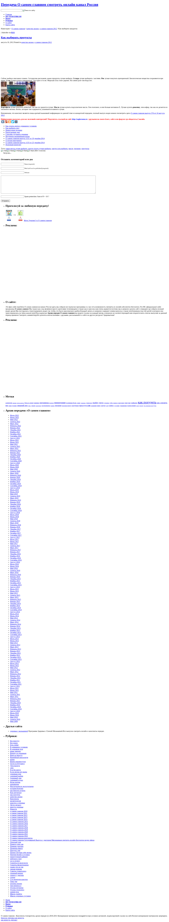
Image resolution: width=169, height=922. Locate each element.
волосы (51, 403)
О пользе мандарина (13, 141)
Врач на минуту (16, 755)
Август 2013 (15, 637)
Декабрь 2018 (15, 504)
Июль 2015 (14, 589)
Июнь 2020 (14, 467)
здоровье (106, 403)
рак (88, 405)
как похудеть (147, 402)
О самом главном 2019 (19, 830)
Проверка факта (16, 848)
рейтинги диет (16, 859)
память (52, 405)
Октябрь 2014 (15, 608)
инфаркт (134, 403)
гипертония (59, 402)
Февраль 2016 (15, 575)
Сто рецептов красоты (19, 879)
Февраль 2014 (15, 624)
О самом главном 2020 (19, 832)
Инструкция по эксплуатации (22, 786)
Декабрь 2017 (15, 529)
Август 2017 (15, 537)
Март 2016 (14, 573)
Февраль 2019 (15, 500)
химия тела (14, 892)
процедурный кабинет (19, 857)
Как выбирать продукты (16, 37)
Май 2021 (14, 444)
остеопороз (46, 405)
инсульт (128, 403)
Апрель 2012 (15, 670)
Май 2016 (14, 568)
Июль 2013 (14, 639)
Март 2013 (14, 647)
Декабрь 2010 (15, 703)
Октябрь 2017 (15, 533)
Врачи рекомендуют (18, 762)
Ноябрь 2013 (15, 630)
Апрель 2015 (15, 595)
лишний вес (22, 405)
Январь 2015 (15, 601)
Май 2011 (14, 692)
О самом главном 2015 (19, 822)
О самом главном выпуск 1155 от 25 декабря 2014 (25, 143)
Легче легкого (15, 805)
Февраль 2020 (15, 475)
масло (71, 149)
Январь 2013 (15, 651)
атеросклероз (20, 403)
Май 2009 (14, 721)
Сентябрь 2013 (16, 635)
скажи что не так (16, 867)
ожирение (38, 405)
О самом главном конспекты (21, 838)
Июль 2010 (14, 713)
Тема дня (13, 881)
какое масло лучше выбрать (16, 149)
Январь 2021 (15, 453)
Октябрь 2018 (15, 508)
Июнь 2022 (14, 417)
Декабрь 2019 (15, 479)
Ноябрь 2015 (15, 581)
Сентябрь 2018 (16, 510)
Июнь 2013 (14, 641)
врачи (12, 760)
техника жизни (16, 884)
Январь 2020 (15, 477)
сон (107, 405)
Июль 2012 (14, 663)
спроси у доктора (17, 875)
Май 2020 (14, 469)
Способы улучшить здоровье (17, 134)
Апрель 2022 (15, 422)
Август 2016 (15, 562)
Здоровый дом (15, 778)
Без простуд (14, 741)
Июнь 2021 (14, 442)
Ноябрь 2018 (15, 506)
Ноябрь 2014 (15, 606)
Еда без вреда (15, 770)
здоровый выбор (16, 776)
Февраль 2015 (15, 599)
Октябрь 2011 (15, 682)
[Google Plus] (6, 121)
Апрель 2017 (15, 546)
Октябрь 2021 (15, 434)
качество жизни (32, 29)
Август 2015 (15, 587)
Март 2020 (14, 473)
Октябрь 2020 (15, 459)
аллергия (9, 403)
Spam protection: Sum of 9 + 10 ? (36, 196)
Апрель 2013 (15, 645)
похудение (75, 405)
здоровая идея (15, 774)
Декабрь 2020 (15, 455)
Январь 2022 (15, 428)
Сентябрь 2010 (16, 709)
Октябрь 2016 (15, 558)
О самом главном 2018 (19, 828)
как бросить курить (17, 791)
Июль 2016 (14, 564)
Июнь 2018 (14, 517)
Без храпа (14, 743)
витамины (44, 403)
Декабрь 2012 (15, 653)
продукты (85, 149)
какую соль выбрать (60, 149)
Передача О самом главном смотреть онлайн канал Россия (49, 4)
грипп (78, 403)
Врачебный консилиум (19, 757)
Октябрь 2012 (15, 657)
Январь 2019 (15, 502)
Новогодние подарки (14, 130)
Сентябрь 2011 (15, 684)
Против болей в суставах (20, 855)
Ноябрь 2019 (15, 482)
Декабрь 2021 (15, 430)
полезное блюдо (66, 405)
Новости (13, 809)
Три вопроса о (15, 886)
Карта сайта (10, 25)
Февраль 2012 (15, 674)
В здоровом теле (16, 749)
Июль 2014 (14, 614)
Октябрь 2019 (15, 484)
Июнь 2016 (14, 566)
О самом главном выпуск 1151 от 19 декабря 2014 (25, 138)
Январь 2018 (15, 527)
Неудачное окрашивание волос (18, 136)
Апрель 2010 (15, 719)
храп (137, 405)
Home (8, 900)
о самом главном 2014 (18, 819)
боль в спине (29, 403)
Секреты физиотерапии (19, 865)
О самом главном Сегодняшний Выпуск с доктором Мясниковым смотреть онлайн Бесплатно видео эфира (52, 840)
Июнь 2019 (14, 492)
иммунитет (121, 403)
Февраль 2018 (15, 525)
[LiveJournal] (19, 121)
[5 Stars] (30, 151)
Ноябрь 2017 (15, 531)
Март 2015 (14, 597)
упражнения (123, 405)
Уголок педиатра (16, 888)
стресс (111, 405)
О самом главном (18, 29)
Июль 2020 (14, 465)
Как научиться (15, 793)
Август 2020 (15, 463)
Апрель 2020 (15, 471)
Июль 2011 (14, 688)
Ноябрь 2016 (15, 556)
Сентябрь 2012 (16, 659)
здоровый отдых (16, 780)
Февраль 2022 (15, 426)
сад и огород (15, 861)
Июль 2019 (14, 490)
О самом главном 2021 (19, 834)
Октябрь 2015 (15, 583)
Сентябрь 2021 (16, 436)
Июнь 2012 (14, 666)
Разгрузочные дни (13, 132)
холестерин (131, 405)
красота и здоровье (17, 803)
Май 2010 (14, 717)
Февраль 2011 (15, 699)
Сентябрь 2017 (16, 535)
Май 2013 (14, 643)
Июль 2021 (14, 440)
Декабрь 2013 (15, 628)
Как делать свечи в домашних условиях (21, 126)
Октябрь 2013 (15, 632)
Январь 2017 (15, 552)
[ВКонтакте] (2, 121)
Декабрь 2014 (15, 604)
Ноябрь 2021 (15, 432)
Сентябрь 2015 (16, 585)
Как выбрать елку (12, 128)
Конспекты (14, 799)
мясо (29, 405)
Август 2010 (15, 711)
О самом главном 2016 (19, 824)
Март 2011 (14, 697)
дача (11, 768)
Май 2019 (14, 494)
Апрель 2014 (15, 620)
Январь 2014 (15, 626)
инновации (14, 784)
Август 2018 (15, 513)
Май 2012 (14, 668)
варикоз (36, 403)
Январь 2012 (15, 676)
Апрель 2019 (15, 496)
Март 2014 (14, 622)
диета (101, 403)
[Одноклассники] (9, 121)
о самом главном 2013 (18, 817)
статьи (12, 877)
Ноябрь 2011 (15, 680)
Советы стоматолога (18, 871)
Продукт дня (15, 850)
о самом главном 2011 (18, 813)
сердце (103, 405)
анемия (14, 403)
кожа (10, 405)
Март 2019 (14, 498)
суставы (116, 405)
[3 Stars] (17, 151)
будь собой (14, 745)
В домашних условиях (19, 747)
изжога (115, 403)
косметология (15, 801)
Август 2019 (15, 488)
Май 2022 (14, 420)
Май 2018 (14, 519)
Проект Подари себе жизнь (20, 853)
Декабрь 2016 (15, 554)
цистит (141, 405)
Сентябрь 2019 (16, 486)
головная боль (71, 403)
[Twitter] (12, 121)
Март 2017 (14, 548)
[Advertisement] (20, 59)
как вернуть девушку (9, 920)
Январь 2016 (15, 577)
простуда (83, 405)
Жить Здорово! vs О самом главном (38, 220)
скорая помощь (16, 869)
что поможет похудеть (150, 405)
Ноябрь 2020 (15, 457)
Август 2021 (15, 438)
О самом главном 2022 (19, 836)
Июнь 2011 (14, 690)
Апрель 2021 (15, 446)
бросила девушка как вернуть (12, 918)
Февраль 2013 (15, 649)
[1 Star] (4, 151)
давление (83, 403)
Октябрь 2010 (15, 707)
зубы (111, 403)
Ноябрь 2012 (15, 655)
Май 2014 (14, 618)
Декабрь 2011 (15, 678)
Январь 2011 (15, 701)
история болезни (16, 788)
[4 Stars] (24, 151)
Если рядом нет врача (18, 772)
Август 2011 (15, 686)
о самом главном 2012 (48, 29)
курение (14, 405)
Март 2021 (14, 448)
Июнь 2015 (14, 591)
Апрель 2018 (15, 521)
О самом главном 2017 (19, 826)
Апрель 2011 (15, 694)
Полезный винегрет (13, 145)
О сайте (9, 23)
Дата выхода (15, 766)
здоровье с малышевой (19, 731)
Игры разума (15, 782)
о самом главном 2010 (18, 811)
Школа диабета (16, 894)
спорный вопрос (16, 873)
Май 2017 (14, 544)
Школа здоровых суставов (20, 896)
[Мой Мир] (16, 121)
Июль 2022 (14, 415)
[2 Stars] (10, 151)
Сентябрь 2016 (16, 560)
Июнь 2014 (14, 616)
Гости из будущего (17, 764)
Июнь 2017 (14, 541)
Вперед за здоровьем (18, 753)
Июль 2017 (14, 539)
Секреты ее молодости (19, 863)
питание (77, 149)
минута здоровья (16, 807)
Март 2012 (14, 672)
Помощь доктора (16, 846)
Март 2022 (14, 424)
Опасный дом (15, 842)
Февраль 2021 (15, 451)
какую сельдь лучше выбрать (39, 149)
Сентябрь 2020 (16, 461)
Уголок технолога (17, 890)
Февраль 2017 (15, 550)
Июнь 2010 (14, 715)
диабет (95, 403)
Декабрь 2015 (15, 579)
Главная (9, 14)
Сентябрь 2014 (16, 610)
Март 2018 (14, 523)
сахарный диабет (95, 405)
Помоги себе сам (16, 844)
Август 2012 (15, 661)
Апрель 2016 (15, 570)
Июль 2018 (14, 515)
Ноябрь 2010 (15, 705)
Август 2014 (15, 612)
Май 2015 (14, 593)
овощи (33, 405)
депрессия (89, 403)
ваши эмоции (15, 751)
